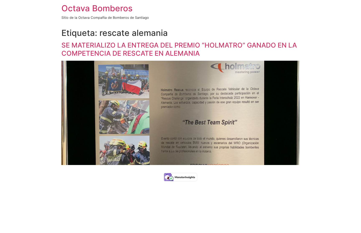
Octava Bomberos (96, 8)
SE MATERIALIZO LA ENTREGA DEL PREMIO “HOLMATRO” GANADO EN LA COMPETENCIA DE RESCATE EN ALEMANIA (179, 49)
